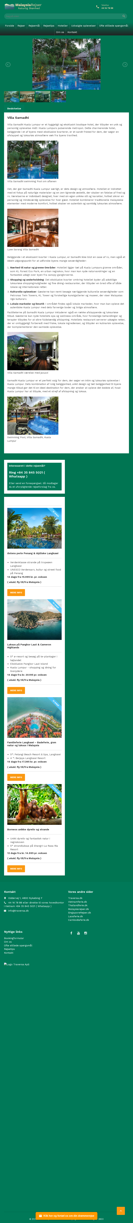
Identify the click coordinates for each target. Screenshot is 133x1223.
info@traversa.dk (18, 910)
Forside (9, 25)
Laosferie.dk (75, 916)
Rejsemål (34, 25)
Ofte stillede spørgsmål (113, 25)
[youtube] (78, 933)
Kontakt (72, 32)
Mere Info (16, 592)
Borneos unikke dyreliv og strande (28, 829)
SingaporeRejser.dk (79, 912)
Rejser (21, 25)
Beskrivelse (14, 108)
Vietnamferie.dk (77, 901)
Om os (60, 32)
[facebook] (71, 933)
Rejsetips (48, 25)
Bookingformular (14, 938)
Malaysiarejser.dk (78, 909)
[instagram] (85, 933)
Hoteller (63, 25)
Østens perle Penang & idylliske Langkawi (32, 553)
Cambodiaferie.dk (78, 920)
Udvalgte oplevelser (83, 25)
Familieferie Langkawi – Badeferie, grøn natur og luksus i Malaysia (31, 744)
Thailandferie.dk (77, 905)
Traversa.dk (75, 898)
